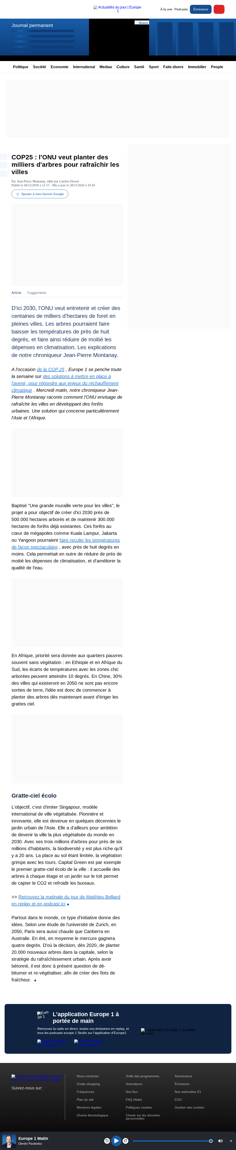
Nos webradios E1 (188, 1092)
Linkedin (53, 1097)
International (84, 67)
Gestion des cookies (189, 1107)
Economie (59, 67)
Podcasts (181, 9)
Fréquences (85, 1092)
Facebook (30, 1097)
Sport (154, 67)
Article (16, 293)
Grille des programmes (142, 1076)
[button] (220, 1141)
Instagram (22, 1097)
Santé (139, 67)
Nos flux (132, 1092)
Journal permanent (32, 25)
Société (39, 67)
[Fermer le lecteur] (231, 1141)
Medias (106, 67)
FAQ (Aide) (134, 1099)
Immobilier (197, 67)
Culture (123, 67)
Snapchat (46, 1097)
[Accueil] (118, 11)
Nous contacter (88, 1076)
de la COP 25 (50, 369)
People (217, 67)
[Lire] (116, 1141)
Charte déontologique (92, 1115)
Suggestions (36, 293)
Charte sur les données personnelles (143, 1116)
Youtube (38, 1097)
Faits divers (173, 67)
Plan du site (85, 1099)
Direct (219, 9)
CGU (178, 1099)
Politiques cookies (139, 1107)
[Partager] (3, 157)
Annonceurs (183, 1076)
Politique (20, 67)
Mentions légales (89, 1107)
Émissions (200, 9)
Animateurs (134, 1084)
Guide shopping (88, 1084)
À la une (166, 9)
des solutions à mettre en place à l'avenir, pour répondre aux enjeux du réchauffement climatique (65, 383)
